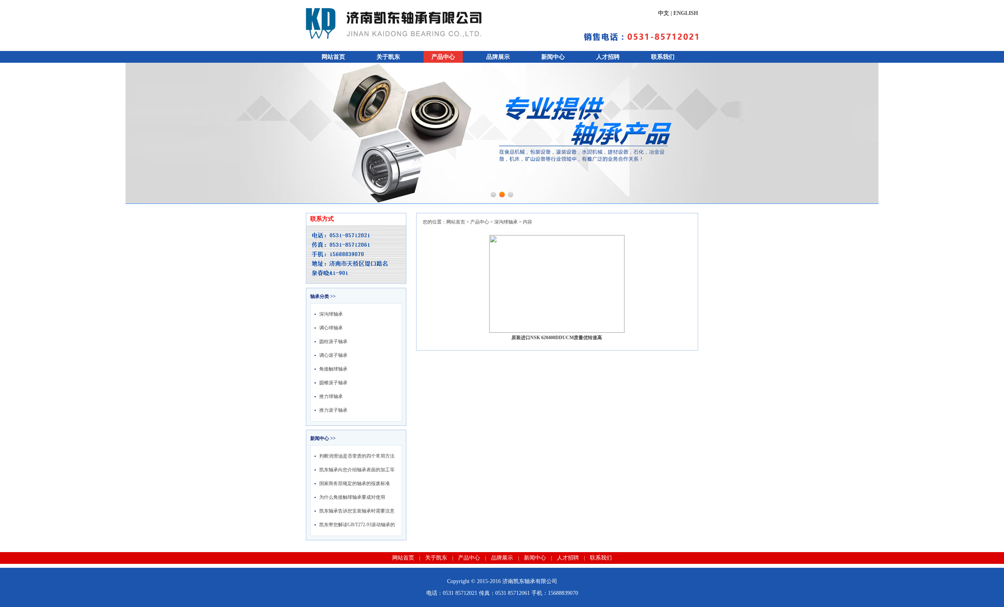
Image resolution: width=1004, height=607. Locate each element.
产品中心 (443, 57)
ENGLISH (685, 13)
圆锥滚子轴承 (333, 382)
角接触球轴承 (333, 369)
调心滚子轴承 (333, 355)
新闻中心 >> (323, 438)
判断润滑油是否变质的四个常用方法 (357, 456)
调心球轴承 (331, 328)
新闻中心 (553, 57)
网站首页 (333, 57)
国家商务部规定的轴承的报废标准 (354, 483)
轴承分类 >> (323, 296)
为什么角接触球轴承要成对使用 (352, 497)
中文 (663, 13)
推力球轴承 (331, 396)
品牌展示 (498, 57)
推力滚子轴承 (333, 410)
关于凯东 (388, 57)
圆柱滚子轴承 (333, 341)
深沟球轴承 (331, 314)
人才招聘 (608, 57)
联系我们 (663, 57)
